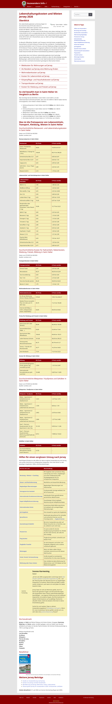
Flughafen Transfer (25, 544)
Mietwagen (23, 551)
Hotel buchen (77, 59)
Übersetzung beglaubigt (80, 34)
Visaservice (23, 532)
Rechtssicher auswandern (80, 32)
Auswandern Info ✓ (37, 3)
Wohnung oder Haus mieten (28, 563)
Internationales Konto (26, 507)
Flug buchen (23, 538)
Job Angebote (24, 512)
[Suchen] (90, 14)
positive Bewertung (47, 612)
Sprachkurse (23, 517)
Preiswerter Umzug (79, 36)
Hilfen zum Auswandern (80, 28)
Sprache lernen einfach (80, 48)
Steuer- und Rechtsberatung (28, 482)
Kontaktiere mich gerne (54, 608)
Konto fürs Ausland (79, 44)
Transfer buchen (78, 55)
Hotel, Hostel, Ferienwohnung (29, 557)
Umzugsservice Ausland (27, 491)
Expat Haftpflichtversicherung (29, 501)
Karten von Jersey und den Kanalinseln (34, 683)
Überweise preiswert (79, 61)
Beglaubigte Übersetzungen (28, 486)
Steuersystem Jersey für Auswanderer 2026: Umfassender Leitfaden (42, 686)
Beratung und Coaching (80, 30)
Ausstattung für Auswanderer (81, 50)
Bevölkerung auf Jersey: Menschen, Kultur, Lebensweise (39, 684)
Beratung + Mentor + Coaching (29, 475)
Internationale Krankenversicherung (31, 496)
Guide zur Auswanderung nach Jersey (34, 681)
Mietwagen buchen (79, 57)
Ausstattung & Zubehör (27, 524)
